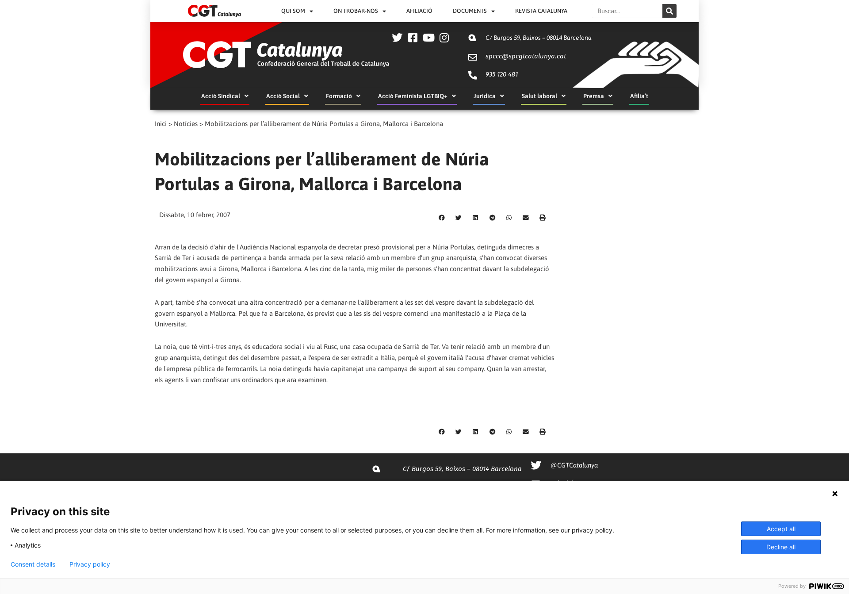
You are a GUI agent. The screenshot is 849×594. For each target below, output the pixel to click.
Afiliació (419, 11)
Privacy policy (89, 564)
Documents (470, 11)
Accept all (781, 529)
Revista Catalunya (541, 11)
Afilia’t (639, 96)
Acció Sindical (220, 96)
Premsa (593, 96)
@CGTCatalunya (574, 465)
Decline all (780, 547)
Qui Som (293, 11)
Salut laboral (539, 96)
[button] (442, 218)
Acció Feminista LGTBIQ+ (412, 96)
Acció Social (283, 96)
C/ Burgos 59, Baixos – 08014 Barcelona (539, 37)
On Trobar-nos (355, 11)
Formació (339, 96)
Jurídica (485, 96)
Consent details (33, 564)
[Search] (669, 11)
